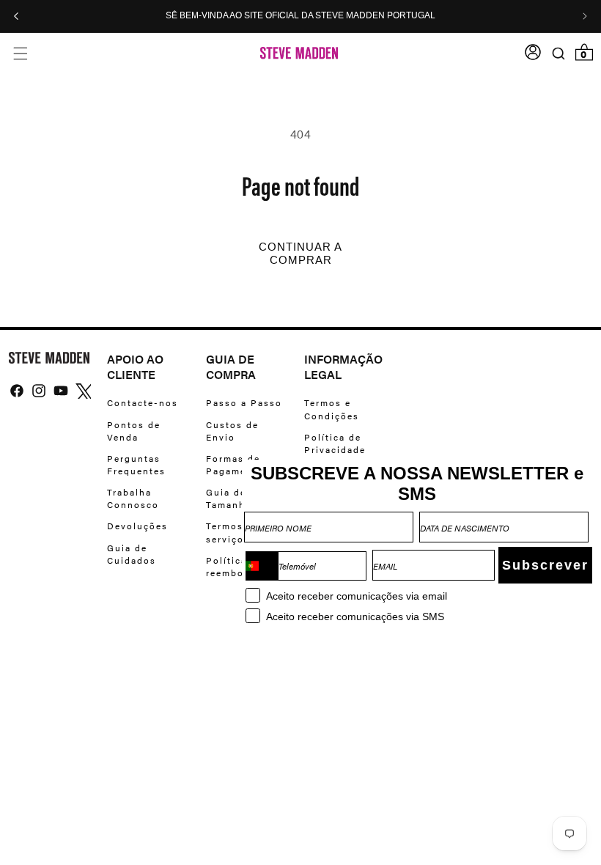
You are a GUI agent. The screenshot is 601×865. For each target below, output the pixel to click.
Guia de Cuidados (131, 554)
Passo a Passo (244, 403)
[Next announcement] (585, 16)
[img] (17, 391)
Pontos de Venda (134, 430)
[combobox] (262, 566)
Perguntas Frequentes (136, 464)
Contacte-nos (142, 403)
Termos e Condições (331, 409)
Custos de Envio (232, 430)
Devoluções (137, 525)
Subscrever (545, 565)
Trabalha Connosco (133, 498)
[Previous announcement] (16, 16)
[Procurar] (558, 53)
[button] (20, 53)
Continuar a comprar (300, 254)
